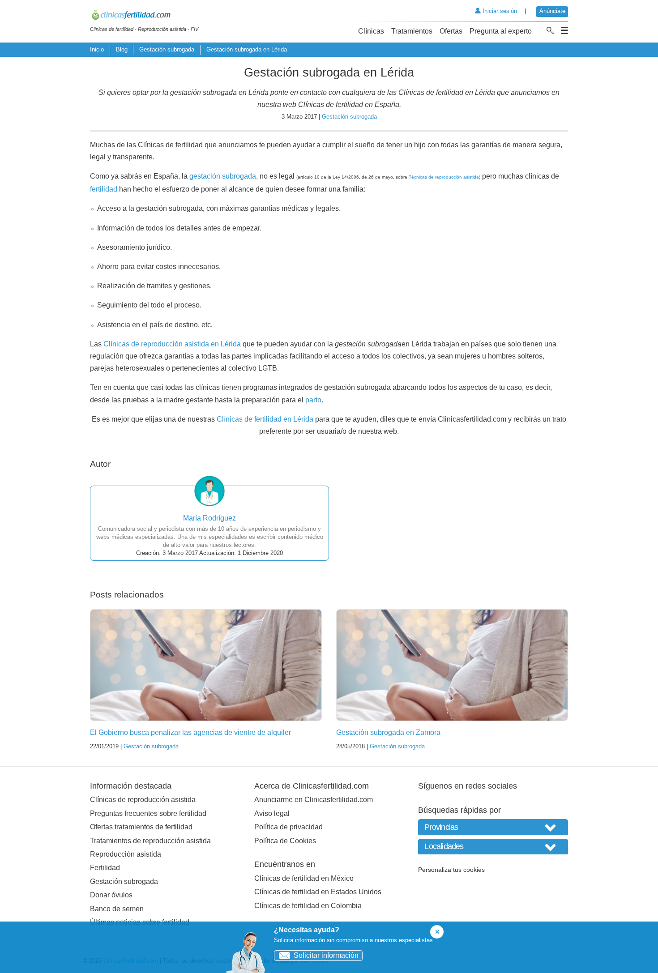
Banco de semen (117, 909)
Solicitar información (326, 955)
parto (313, 400)
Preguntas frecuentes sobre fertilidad (148, 813)
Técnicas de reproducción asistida (444, 177)
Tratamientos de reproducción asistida (150, 841)
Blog (122, 49)
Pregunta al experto (501, 31)
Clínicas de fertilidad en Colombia (308, 905)
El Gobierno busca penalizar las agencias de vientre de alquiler (190, 732)
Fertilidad (105, 867)
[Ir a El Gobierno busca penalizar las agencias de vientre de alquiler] (205, 665)
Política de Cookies (285, 841)
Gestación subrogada (166, 49)
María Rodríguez (209, 518)
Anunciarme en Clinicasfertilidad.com (313, 799)
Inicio (97, 49)
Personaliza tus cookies (451, 869)
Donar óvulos (111, 895)
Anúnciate (552, 11)
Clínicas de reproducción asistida (143, 799)
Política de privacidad (288, 827)
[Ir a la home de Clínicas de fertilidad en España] (144, 16)
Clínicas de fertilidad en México (304, 878)
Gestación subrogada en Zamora (388, 732)
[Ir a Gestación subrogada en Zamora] (452, 665)
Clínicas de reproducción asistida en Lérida (172, 344)
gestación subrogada (222, 176)
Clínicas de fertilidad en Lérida (265, 419)
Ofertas (451, 31)
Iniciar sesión (499, 11)
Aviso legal (272, 813)
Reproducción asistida (125, 854)
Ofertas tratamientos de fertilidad (141, 827)
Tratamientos (411, 31)
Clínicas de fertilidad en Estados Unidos (317, 892)
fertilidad (103, 189)
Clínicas (371, 31)
